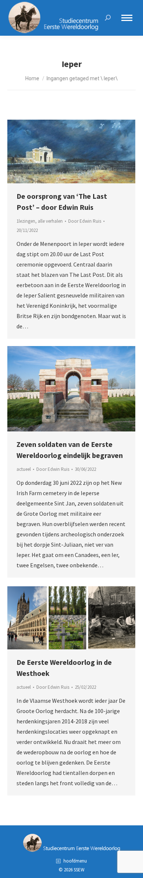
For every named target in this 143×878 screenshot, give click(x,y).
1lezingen (25, 221)
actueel (23, 469)
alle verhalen (50, 221)
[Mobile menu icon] (127, 17)
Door (84, 221)
